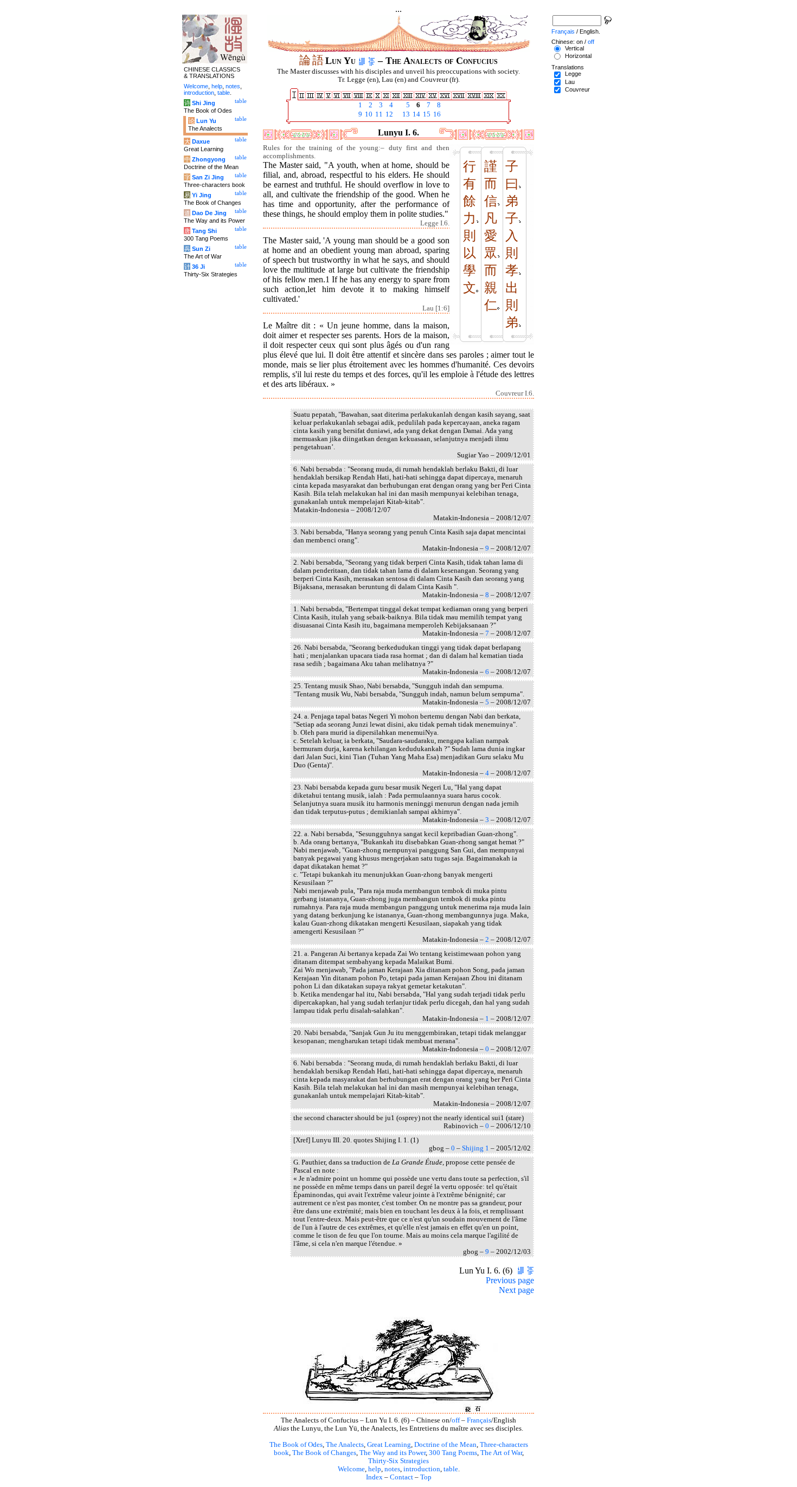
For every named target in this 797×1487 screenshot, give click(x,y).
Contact (401, 1477)
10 (367, 114)
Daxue (201, 141)
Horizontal (578, 56)
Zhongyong (209, 159)
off (456, 1420)
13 (405, 114)
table (451, 1469)
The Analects (345, 1445)
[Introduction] (361, 60)
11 (378, 114)
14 (415, 114)
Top (426, 1477)
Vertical (574, 48)
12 (388, 114)
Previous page (510, 1280)
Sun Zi (201, 248)
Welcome (351, 1469)
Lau (570, 82)
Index (374, 1477)
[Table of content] (371, 60)
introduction (421, 1469)
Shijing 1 (475, 1148)
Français (479, 1420)
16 (436, 114)
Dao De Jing (209, 213)
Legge (573, 73)
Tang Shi (204, 231)
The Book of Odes (296, 1445)
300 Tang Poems (453, 1453)
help (374, 1469)
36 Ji (198, 266)
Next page (516, 1290)
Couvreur (577, 89)
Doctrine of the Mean (445, 1445)
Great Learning (389, 1445)
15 (425, 114)
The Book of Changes (324, 1453)
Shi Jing (203, 103)
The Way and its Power (392, 1453)
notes (392, 1469)
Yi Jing (201, 195)
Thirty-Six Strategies (398, 1461)
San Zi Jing (208, 177)
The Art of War (501, 1453)
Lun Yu (206, 121)
